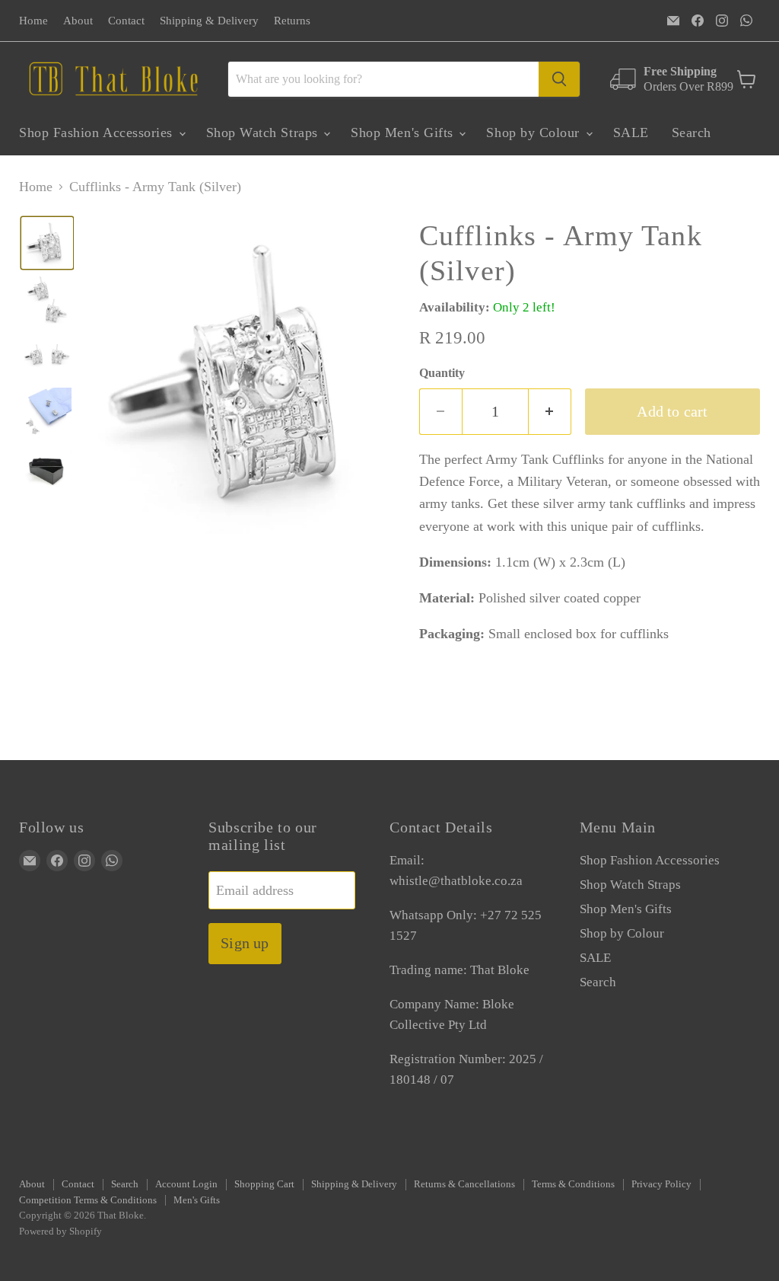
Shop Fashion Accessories (98, 132)
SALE (631, 132)
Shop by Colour (534, 132)
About (78, 20)
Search (691, 132)
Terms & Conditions (573, 1184)
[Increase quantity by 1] (550, 411)
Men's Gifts (196, 1200)
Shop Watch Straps (264, 132)
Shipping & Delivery (209, 20)
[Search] (559, 79)
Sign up (245, 942)
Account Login (186, 1184)
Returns (292, 20)
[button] (47, 243)
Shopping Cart (264, 1184)
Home (33, 20)
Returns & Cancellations (464, 1184)
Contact (126, 20)
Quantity (442, 372)
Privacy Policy (661, 1184)
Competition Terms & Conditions (88, 1200)
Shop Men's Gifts (404, 132)
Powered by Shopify (60, 1231)
